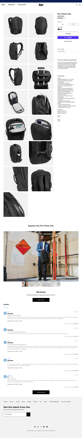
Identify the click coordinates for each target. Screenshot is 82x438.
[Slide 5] (50, 284)
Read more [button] (24, 349)
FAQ (40, 401)
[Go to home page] (41, 5)
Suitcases (11, 4)
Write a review (41, 299)
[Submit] (28, 414)
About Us (12, 401)
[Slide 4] (44, 284)
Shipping (29, 401)
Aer (30, 430)
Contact (17, 401)
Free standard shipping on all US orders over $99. (41, 1)
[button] (61, 18)
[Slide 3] (38, 284)
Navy (59, 29)
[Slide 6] (57, 284)
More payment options (68, 41)
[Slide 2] (31, 284)
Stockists (5, 401)
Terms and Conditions (66, 401)
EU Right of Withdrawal (54, 401)
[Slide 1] (25, 284)
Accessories (22, 4)
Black (58, 29)
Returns (23, 401)
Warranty (35, 401)
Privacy (45, 401)
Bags (3, 4)
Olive (61, 29)
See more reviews (41, 392)
